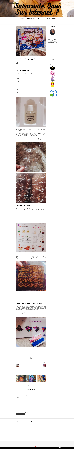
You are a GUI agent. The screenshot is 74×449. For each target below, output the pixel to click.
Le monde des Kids (39, 18)
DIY (50, 20)
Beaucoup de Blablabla (26, 18)
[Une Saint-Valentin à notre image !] (44, 365)
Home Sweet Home (34, 20)
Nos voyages (33, 18)
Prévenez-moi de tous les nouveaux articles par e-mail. (23, 412)
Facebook (52, 59)
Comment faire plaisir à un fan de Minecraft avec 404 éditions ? (30, 384)
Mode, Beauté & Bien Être (51, 18)
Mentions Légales (33, 423)
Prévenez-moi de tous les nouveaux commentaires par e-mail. (24, 409)
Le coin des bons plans (34, 23)
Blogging (47, 20)
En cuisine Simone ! (41, 20)
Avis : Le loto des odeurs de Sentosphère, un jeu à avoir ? (26, 360)
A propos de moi (41, 23)
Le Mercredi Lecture (26, 20)
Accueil (20, 18)
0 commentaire (44, 362)
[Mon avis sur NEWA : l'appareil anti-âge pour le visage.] (17, 365)
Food (44, 18)
